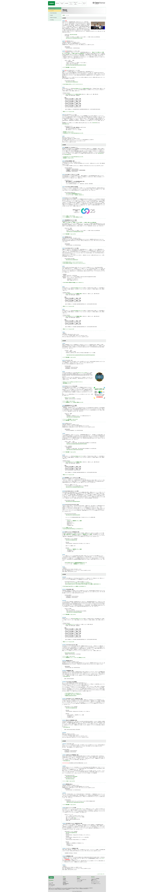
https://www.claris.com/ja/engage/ (71, 776)
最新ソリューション (94, 880)
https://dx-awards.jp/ (73, 34)
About (64, 876)
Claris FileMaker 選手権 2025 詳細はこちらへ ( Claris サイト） (73, 282)
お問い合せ (64, 884)
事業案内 (78, 878)
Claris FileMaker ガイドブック (78, 287)
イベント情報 (54, 13)
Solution (93, 876)
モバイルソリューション (95, 882)
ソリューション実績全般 (95, 878)
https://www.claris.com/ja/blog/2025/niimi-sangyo (74, 38)
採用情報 (64, 882)
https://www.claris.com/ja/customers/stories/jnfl (75, 449)
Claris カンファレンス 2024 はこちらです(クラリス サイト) (72, 381)
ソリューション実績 (62, 3)
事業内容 (57, 3)
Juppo (51, 3)
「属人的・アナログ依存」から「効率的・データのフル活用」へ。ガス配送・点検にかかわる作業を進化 (79, 222)
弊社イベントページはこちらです (68, 111)
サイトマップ (54, 20)
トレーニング (79, 881)
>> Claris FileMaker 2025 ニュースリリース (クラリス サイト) (72, 262)
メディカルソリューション (95, 881)
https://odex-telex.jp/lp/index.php (71, 832)
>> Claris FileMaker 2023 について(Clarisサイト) (72, 693)
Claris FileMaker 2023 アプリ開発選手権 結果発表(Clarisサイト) (75, 562)
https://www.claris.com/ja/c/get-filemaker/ (73, 501)
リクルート (80, 3)
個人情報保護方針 (66, 883)
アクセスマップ (65, 881)
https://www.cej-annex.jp (70, 778)
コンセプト (64, 880)
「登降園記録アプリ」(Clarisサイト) (79, 563)
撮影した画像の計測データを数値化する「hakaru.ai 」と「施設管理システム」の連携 (78, 534)
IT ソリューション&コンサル (81, 879)
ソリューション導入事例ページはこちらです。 (70, 419)
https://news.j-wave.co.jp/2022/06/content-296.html (75, 802)
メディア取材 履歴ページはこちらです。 (69, 67)
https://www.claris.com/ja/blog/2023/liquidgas (74, 612)
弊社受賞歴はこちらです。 (67, 383)
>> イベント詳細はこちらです (67, 527)
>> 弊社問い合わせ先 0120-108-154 (70, 695)
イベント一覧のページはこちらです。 (69, 215)
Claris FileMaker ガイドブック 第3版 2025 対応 (81, 88)
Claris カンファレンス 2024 (82, 372)
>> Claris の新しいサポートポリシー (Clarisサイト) (72, 694)
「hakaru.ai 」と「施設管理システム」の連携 (74, 520)
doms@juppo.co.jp (65, 123)
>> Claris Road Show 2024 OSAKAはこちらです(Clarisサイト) (72, 528)
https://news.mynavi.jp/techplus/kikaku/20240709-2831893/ (77, 443)
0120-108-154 (94, 122)
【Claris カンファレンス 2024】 (69, 397)
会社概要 (66, 3)
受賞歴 (54, 15)
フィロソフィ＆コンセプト (71, 3)
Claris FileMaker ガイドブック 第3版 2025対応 (73, 94)
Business (79, 876)
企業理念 (64, 879)
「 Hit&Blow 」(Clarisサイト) (79, 194)
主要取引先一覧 (93, 879)
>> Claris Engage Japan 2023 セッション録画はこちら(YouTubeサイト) (74, 586)
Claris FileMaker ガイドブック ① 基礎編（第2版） (74, 293)
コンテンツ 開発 (79, 880)
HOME (64, 15)
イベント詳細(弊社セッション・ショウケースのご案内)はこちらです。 (74, 657)
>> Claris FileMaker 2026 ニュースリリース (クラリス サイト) (72, 84)
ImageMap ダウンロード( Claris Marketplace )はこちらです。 (73, 133)
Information (51, 880)
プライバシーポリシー (84, 3)
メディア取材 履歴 (54, 17)
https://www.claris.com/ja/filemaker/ (72, 259)
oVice (80, 808)
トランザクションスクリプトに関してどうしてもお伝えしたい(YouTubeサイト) (78, 582)
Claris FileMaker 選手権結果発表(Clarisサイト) (73, 193)
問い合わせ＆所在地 (75, 3)
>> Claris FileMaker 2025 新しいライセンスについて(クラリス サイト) (73, 263)
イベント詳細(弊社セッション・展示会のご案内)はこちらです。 (73, 402)
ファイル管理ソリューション (96, 883)
